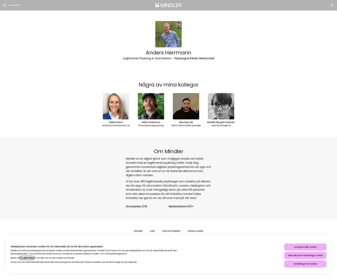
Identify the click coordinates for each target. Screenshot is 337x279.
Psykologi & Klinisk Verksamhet (194, 58)
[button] (331, 5)
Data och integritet (171, 230)
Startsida (138, 230)
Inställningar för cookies (305, 263)
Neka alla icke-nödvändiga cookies (305, 255)
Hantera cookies (195, 230)
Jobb (152, 230)
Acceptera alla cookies (305, 246)
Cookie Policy (26, 257)
